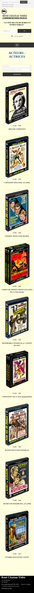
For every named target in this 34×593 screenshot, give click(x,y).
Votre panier (18, 36)
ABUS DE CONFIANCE (17, 129)
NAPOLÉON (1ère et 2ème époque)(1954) (17, 397)
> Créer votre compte (7, 6)
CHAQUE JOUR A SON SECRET (17, 236)
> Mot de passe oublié (7, 4)
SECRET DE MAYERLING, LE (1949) (17, 504)
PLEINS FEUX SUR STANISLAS (17, 450)
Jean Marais (6, 66)
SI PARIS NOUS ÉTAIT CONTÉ (17, 557)
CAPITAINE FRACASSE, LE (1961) (17, 183)
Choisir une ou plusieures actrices (12, 70)
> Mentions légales (25, 584)
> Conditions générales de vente (10, 586)
